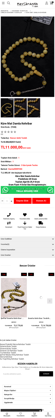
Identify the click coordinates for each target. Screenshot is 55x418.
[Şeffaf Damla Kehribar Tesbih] (14, 297)
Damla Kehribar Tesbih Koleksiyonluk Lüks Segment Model (39, 318)
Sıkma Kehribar (6, 357)
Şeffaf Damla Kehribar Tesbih (12, 318)
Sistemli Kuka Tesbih (8, 346)
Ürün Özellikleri (6, 239)
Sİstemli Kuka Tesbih (8, 349)
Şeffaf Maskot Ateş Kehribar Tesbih (14, 355)
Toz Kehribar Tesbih (8, 353)
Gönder (46, 374)
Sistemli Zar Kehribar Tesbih (11, 351)
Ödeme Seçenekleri (8, 250)
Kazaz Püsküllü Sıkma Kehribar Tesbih (15, 344)
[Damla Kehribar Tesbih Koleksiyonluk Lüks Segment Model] (41, 297)
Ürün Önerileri (6, 255)
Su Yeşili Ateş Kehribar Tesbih (12, 359)
